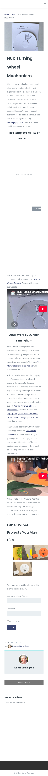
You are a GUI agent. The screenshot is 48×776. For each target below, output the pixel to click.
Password (11, 609)
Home (6, 14)
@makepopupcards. (15, 122)
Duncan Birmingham (20, 646)
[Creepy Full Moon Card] (22, 563)
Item (13, 14)
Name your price (24, 175)
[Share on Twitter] (12, 642)
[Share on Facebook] (17, 642)
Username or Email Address (17, 596)
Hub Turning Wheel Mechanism (20, 67)
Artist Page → (24, 682)
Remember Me (14, 621)
